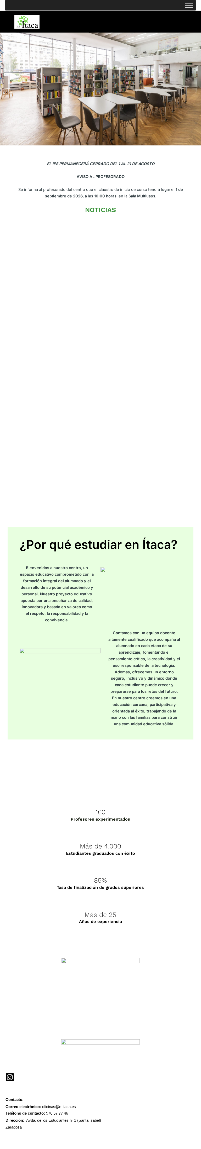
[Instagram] (9, 1077)
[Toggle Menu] (189, 5)
